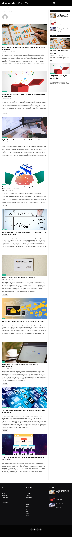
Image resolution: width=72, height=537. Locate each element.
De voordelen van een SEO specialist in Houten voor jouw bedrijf (24, 321)
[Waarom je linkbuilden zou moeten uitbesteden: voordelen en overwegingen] (24, 444)
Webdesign (59, 3)
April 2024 (4, 500)
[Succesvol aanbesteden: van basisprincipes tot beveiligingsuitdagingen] (24, 174)
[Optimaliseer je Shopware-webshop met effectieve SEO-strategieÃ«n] (24, 127)
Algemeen (4, 91)
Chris (10, 15)
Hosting (32, 3)
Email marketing (27, 3)
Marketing (41, 3)
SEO (46, 3)
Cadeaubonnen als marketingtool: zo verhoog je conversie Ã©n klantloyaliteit (23, 95)
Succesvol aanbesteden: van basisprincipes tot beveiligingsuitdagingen (18, 188)
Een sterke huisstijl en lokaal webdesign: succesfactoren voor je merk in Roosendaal (24, 233)
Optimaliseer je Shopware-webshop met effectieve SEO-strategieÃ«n (21, 141)
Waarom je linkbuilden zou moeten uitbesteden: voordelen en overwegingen (23, 458)
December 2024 (5, 499)
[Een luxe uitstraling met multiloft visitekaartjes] (24, 265)
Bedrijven (27, 491)
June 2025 (4, 491)
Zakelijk (27, 518)
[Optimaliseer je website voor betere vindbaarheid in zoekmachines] (24, 352)
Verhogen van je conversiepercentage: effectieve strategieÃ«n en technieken (23, 411)
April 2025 (4, 493)
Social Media (54, 3)
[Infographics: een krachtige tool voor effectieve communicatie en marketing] (24, 34)
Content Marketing (20, 3)
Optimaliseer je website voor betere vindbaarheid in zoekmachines (20, 365)
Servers (27, 511)
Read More (5, 67)
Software (27, 515)
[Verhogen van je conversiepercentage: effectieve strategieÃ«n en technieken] (24, 397)
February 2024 (5, 502)
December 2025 (5, 490)
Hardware (27, 499)
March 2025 (4, 495)
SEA (50, 3)
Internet (27, 504)
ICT (36, 3)
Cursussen (66, 3)
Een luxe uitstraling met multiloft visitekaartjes (18, 278)
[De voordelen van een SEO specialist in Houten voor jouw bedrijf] (24, 308)
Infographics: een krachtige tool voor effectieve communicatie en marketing (23, 48)
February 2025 (5, 497)
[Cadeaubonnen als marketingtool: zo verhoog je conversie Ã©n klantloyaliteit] (24, 81)
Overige (27, 508)
